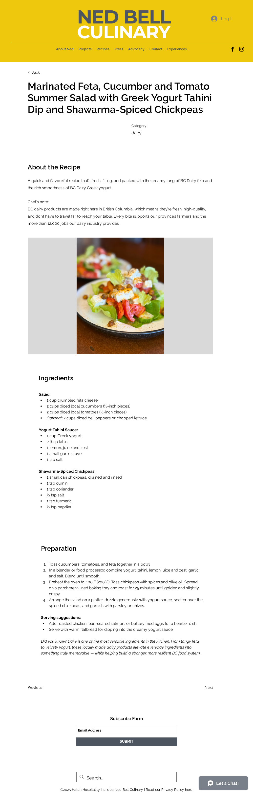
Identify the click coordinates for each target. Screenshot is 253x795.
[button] (65, 49)
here (188, 790)
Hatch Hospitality (86, 790)
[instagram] (241, 49)
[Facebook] (232, 49)
